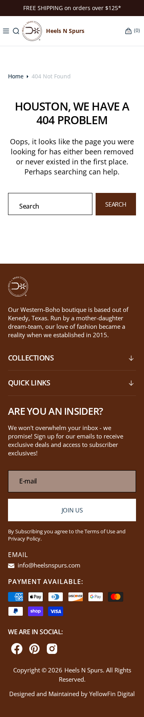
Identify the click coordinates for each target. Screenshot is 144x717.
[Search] (16, 31)
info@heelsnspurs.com (48, 565)
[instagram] (52, 649)
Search (115, 204)
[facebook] (17, 649)
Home (16, 76)
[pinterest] (34, 649)
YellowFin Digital (112, 694)
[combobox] (50, 204)
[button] (6, 31)
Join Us (72, 510)
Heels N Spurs (83, 670)
